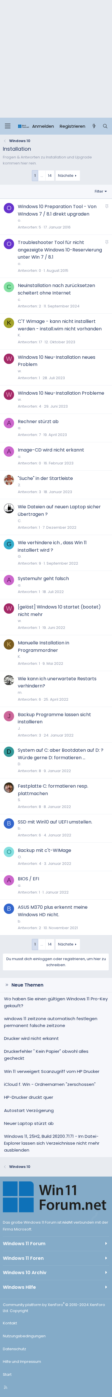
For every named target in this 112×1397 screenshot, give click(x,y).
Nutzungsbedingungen (24, 1336)
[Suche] (105, 126)
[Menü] (7, 126)
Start (7, 1374)
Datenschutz (14, 1349)
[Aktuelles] (93, 126)
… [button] (41, 175)
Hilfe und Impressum (22, 1361)
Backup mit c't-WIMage (44, 850)
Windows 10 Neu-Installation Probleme (61, 393)
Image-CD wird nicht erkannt (51, 450)
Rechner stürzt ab (38, 421)
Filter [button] (99, 191)
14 (50, 175)
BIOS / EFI (28, 878)
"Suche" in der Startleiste (45, 478)
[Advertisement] (56, 59)
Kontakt (10, 1323)
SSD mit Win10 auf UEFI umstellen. (55, 822)
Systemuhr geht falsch (43, 578)
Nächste (66, 175)
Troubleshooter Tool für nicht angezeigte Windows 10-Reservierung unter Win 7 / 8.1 (60, 249)
